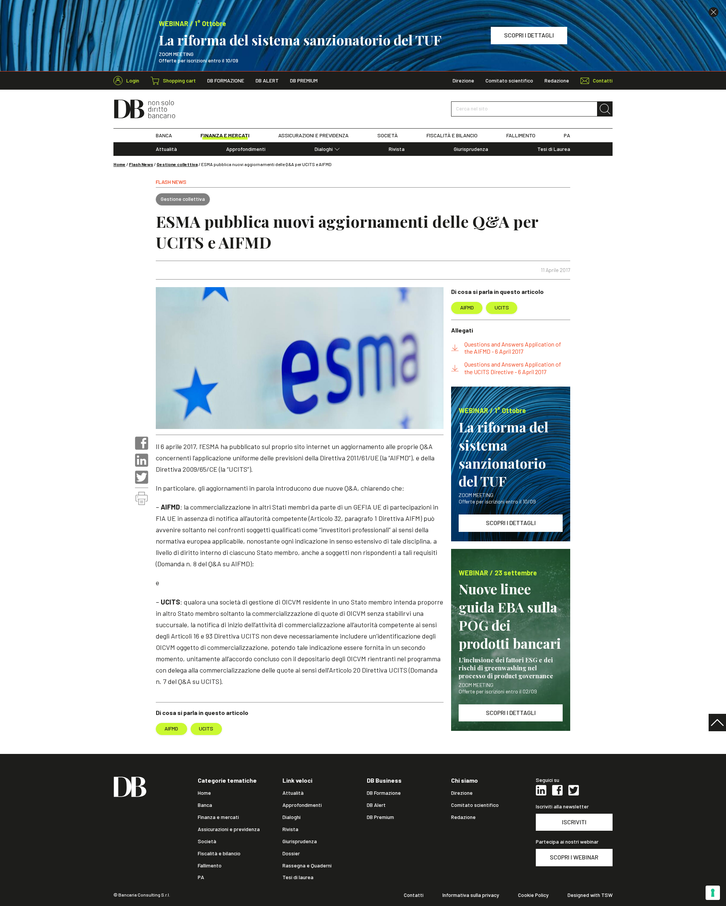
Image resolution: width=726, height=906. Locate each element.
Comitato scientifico (509, 81)
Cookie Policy (533, 895)
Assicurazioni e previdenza (229, 829)
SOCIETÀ (387, 135)
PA (567, 135)
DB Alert (267, 81)
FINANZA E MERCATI (225, 135)
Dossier (291, 853)
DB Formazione (225, 81)
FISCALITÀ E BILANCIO (452, 135)
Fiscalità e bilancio (219, 853)
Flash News (141, 164)
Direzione (463, 81)
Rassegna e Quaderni (307, 865)
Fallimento (210, 865)
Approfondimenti (245, 149)
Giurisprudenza (471, 149)
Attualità (166, 149)
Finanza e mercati (218, 817)
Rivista (397, 149)
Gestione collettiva (177, 164)
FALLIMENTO (520, 135)
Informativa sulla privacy (470, 895)
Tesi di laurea (297, 877)
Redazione (556, 81)
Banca (205, 805)
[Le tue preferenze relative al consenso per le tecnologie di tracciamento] (713, 893)
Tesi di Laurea (553, 149)
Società (207, 841)
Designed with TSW (590, 895)
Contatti (414, 895)
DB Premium (304, 81)
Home (119, 164)
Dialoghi (324, 149)
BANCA (164, 135)
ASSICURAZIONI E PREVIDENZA (313, 135)
